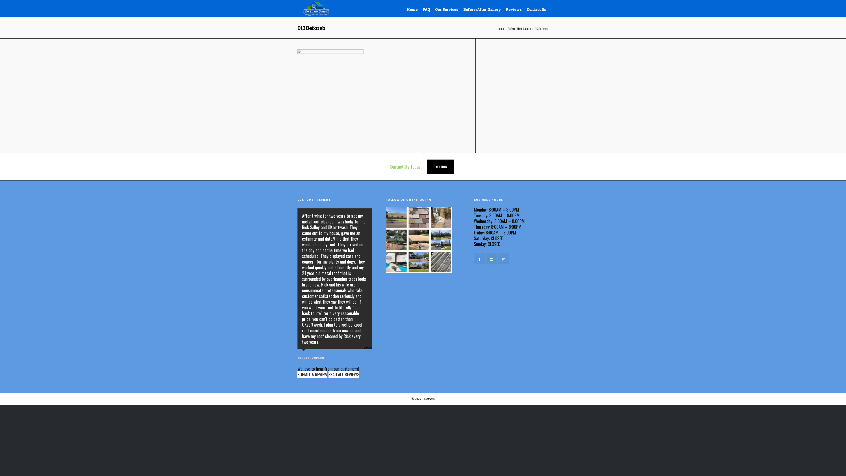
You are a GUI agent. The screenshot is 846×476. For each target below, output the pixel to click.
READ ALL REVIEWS (343, 374)
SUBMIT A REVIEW (312, 374)
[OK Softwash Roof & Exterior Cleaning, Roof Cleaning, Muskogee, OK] (496, 276)
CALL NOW (440, 166)
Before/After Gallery (519, 28)
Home (501, 28)
